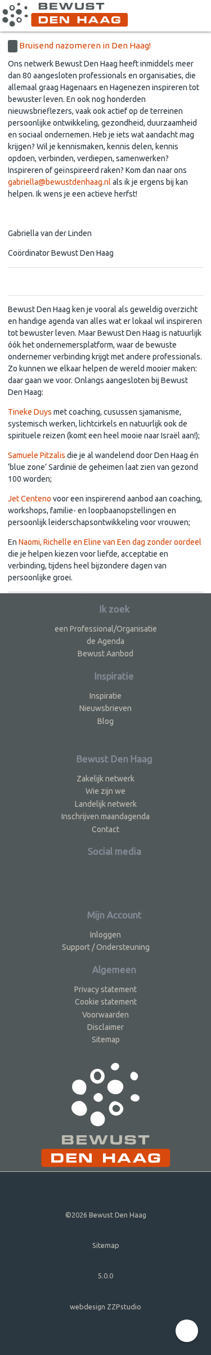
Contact (105, 829)
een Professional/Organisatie (106, 628)
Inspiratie (105, 695)
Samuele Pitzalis (36, 455)
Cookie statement (106, 1001)
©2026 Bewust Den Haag (105, 1215)
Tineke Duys (30, 411)
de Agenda (105, 641)
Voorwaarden (105, 1014)
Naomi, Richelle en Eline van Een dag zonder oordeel (110, 542)
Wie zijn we (105, 791)
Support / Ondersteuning (106, 947)
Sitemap (106, 1039)
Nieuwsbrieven (105, 708)
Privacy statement (105, 989)
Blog (105, 721)
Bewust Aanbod (105, 653)
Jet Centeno (29, 498)
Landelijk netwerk (106, 803)
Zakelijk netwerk (105, 778)
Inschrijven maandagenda (105, 816)
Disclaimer (105, 1027)
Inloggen (105, 934)
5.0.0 (105, 1276)
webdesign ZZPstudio (105, 1306)
